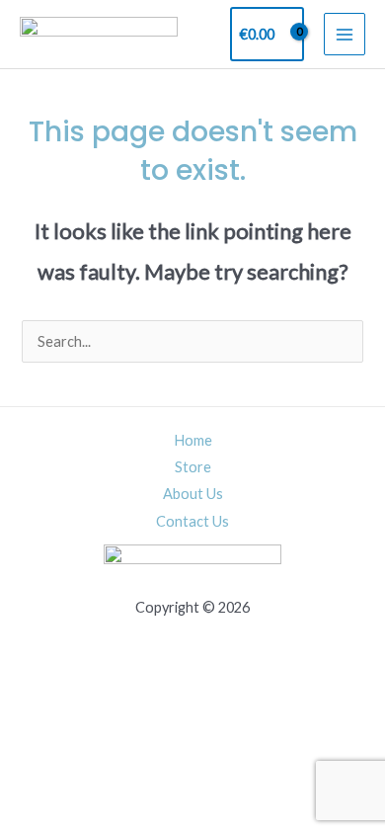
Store (193, 467)
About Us (193, 493)
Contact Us (192, 521)
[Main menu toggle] (344, 33)
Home (193, 440)
